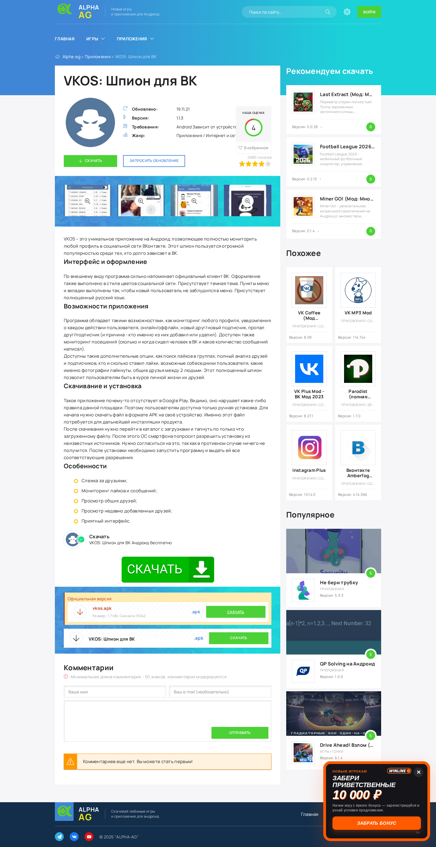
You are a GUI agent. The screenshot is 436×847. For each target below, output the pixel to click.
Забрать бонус (377, 823)
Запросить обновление (154, 160)
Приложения (132, 39)
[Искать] (328, 12)
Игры (92, 39)
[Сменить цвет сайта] (347, 11)
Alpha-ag (71, 56)
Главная (64, 39)
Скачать (93, 160)
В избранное (256, 147)
